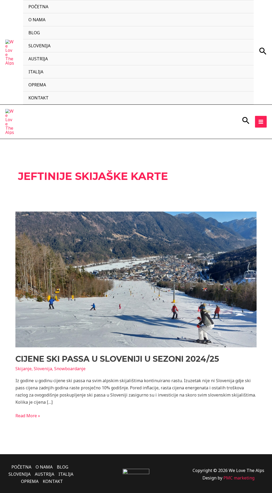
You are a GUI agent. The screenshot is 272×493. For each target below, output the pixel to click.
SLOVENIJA (39, 46)
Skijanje (23, 369)
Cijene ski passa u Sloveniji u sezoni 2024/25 (117, 359)
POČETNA (38, 7)
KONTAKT (38, 98)
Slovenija (43, 369)
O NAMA (36, 20)
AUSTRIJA (38, 59)
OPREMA (37, 85)
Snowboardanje (70, 369)
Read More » (27, 415)
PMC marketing (238, 478)
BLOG (34, 33)
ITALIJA (35, 72)
